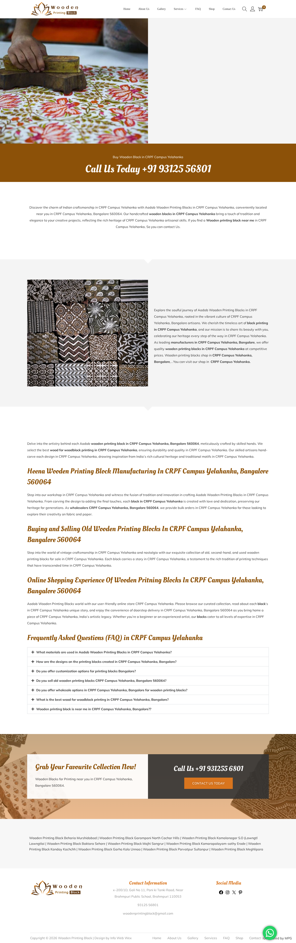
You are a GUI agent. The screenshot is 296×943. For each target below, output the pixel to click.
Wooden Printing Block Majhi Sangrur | (137, 865)
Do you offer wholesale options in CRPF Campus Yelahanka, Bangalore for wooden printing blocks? (111, 711)
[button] (148, 652)
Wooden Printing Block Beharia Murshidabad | (64, 859)
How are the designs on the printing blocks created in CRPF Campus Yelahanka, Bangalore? (106, 683)
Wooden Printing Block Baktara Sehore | (77, 865)
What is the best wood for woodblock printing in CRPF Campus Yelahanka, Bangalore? (102, 721)
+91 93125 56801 (176, 169)
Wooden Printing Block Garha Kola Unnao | (110, 870)
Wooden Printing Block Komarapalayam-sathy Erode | (207, 865)
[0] (260, 9)
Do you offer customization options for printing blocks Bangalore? (86, 692)
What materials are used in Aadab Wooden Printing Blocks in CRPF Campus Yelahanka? (104, 652)
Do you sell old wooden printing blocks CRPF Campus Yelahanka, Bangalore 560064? (101, 702)
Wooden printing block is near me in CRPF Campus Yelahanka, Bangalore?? (93, 730)
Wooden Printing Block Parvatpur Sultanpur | (177, 870)
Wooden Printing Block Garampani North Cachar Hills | (140, 859)
